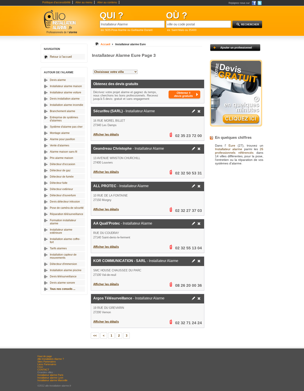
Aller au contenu (107, 2)
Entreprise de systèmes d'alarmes (64, 119)
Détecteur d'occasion (62, 164)
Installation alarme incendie (66, 104)
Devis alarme (58, 80)
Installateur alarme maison (66, 86)
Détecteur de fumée (62, 176)
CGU (40, 367)
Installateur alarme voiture (65, 92)
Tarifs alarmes (58, 248)
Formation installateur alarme (63, 222)
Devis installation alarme (65, 98)
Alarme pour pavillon (62, 139)
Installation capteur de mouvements (63, 256)
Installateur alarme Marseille (52, 380)
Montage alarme (60, 133)
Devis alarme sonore (62, 282)
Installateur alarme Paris (50, 375)
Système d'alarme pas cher (66, 126)
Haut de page (44, 356)
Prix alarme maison (61, 158)
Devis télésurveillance (63, 276)
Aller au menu (83, 2)
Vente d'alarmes (59, 145)
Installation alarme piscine (65, 270)
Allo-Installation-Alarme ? (50, 359)
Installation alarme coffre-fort (65, 240)
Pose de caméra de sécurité (67, 207)
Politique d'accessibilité (56, 2)
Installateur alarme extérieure (61, 231)
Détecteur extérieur (61, 189)
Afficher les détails (106, 134)
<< (95, 335)
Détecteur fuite (58, 182)
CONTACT (43, 369)
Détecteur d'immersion (63, 264)
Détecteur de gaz (60, 170)
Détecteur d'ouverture (63, 195)
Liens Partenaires (46, 364)
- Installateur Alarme (124, 111)
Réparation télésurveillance (66, 214)
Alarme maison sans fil (63, 151)
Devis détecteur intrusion (65, 201)
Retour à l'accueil (61, 56)
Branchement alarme (62, 111)
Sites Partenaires (46, 361)
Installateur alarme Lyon (50, 377)
